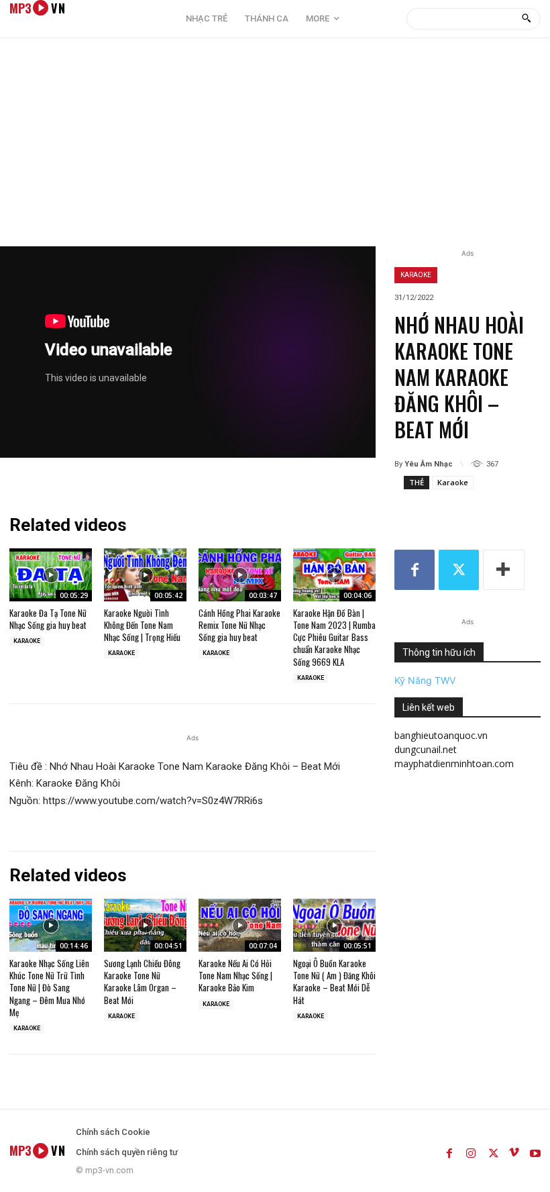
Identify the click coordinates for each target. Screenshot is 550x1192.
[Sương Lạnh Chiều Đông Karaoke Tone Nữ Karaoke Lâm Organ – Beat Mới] (145, 925)
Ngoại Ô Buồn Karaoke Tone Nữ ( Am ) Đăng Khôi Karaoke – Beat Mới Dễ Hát (334, 981)
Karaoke (415, 275)
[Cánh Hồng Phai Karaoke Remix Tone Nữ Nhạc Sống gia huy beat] (240, 574)
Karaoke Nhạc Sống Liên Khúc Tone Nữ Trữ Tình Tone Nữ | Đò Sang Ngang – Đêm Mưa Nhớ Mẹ (49, 987)
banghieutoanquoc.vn (441, 735)
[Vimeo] (513, 1150)
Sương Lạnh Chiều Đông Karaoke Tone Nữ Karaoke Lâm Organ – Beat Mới (142, 981)
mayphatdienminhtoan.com (454, 763)
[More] (504, 570)
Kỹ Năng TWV (424, 680)
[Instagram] (470, 1150)
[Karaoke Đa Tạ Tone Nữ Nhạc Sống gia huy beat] (50, 574)
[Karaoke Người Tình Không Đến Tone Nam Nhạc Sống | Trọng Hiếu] (145, 574)
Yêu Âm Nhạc (428, 464)
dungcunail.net (425, 749)
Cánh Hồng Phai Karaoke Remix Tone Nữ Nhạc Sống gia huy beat (239, 625)
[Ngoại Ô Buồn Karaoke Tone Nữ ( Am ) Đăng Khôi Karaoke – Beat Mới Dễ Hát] (334, 925)
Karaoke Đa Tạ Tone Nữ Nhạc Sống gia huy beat (48, 619)
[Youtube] (535, 1150)
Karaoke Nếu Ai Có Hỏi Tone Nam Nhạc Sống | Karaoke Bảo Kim (235, 975)
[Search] (526, 19)
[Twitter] (459, 570)
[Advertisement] (275, 146)
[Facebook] (414, 570)
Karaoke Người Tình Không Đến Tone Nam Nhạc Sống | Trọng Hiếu (142, 625)
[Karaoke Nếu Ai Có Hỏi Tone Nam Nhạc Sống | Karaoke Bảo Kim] (240, 925)
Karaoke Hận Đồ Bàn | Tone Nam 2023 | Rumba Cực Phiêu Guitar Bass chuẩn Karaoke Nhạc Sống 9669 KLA (334, 637)
